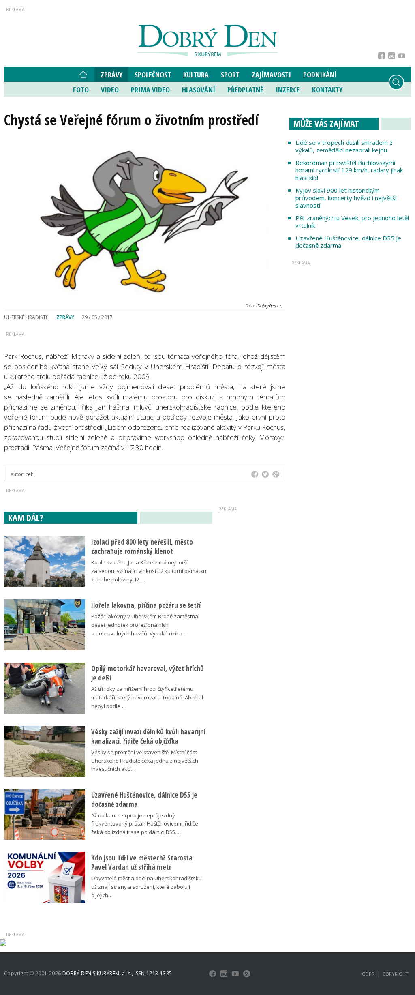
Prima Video (150, 89)
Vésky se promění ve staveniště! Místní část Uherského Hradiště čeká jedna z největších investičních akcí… (144, 760)
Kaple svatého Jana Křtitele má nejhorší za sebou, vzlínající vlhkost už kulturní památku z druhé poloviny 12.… (148, 571)
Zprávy (111, 74)
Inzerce (288, 89)
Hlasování (198, 89)
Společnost (153, 74)
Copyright (396, 974)
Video (110, 89)
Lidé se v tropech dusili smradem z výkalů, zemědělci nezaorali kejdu (344, 146)
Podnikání (320, 74)
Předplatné (245, 89)
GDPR (368, 974)
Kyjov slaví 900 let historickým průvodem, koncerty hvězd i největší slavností (345, 198)
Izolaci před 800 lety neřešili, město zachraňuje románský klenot (142, 546)
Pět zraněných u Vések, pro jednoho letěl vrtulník (352, 221)
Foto (81, 89)
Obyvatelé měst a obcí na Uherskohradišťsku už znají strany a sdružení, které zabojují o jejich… (146, 887)
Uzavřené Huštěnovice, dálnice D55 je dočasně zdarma (348, 242)
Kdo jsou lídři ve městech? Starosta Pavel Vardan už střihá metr (142, 862)
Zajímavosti (271, 74)
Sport (230, 74)
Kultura (196, 74)
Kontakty (327, 89)
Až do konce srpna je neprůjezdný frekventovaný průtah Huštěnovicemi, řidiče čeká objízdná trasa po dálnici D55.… (144, 824)
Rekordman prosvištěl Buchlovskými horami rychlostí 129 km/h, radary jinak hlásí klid (349, 170)
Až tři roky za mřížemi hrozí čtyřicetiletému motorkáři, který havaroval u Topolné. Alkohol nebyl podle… (147, 697)
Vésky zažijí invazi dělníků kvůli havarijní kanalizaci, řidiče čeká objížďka (148, 736)
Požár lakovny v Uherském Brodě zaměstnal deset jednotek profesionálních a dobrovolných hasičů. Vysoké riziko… (145, 625)
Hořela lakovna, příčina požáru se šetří (146, 605)
